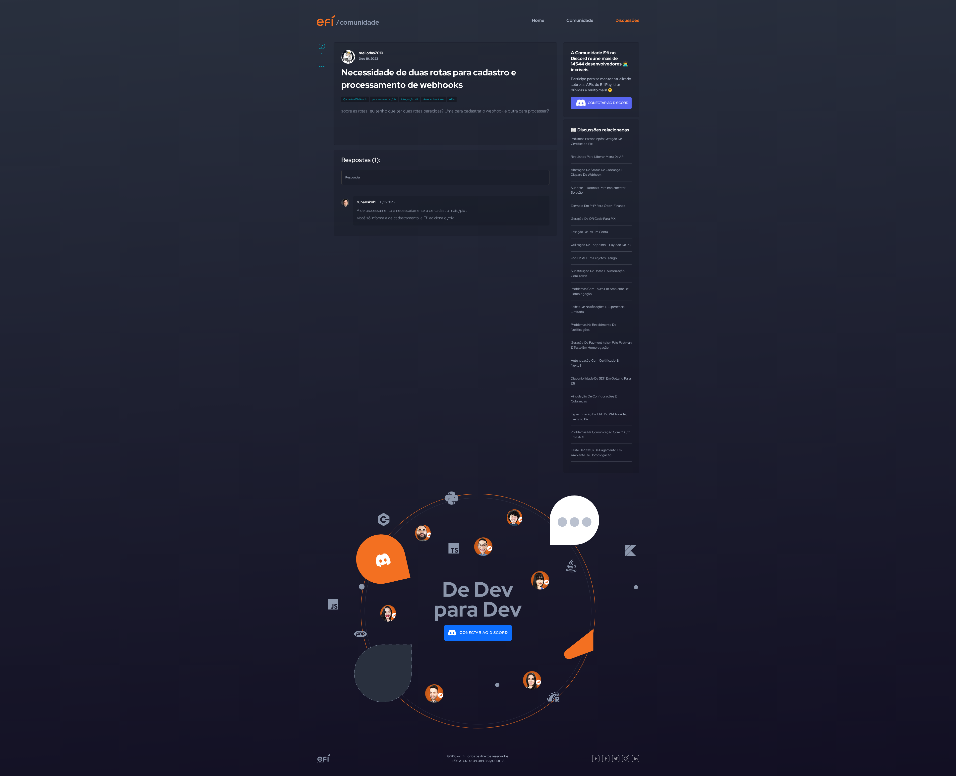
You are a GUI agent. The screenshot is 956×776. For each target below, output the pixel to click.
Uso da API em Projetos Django (594, 258)
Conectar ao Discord (484, 632)
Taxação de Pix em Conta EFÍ (592, 232)
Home (538, 20)
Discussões (627, 20)
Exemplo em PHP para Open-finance (598, 206)
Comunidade (580, 20)
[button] (322, 66)
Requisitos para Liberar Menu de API (597, 157)
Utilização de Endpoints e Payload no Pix (601, 245)
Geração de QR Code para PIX (593, 219)
